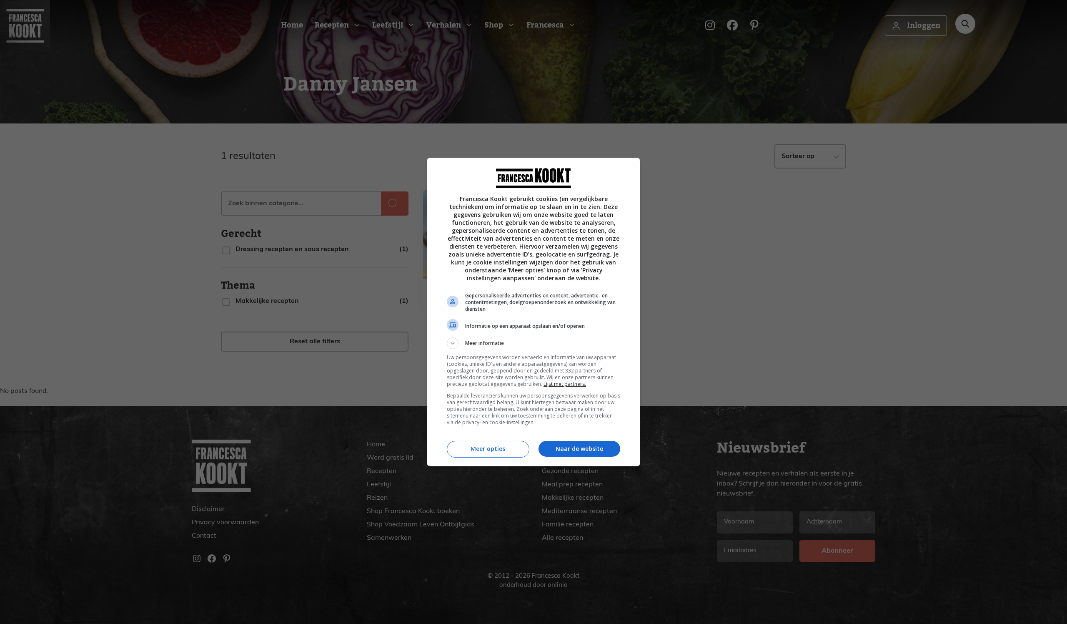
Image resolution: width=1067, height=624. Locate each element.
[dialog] (533, 312)
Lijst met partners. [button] (565, 383)
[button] (533, 343)
